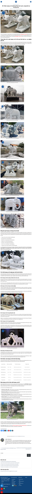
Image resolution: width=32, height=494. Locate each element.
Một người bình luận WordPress (5, 471)
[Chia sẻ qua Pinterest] (9, 430)
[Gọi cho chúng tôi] (4, 488)
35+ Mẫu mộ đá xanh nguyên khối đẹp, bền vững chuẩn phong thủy (10, 465)
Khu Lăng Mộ (13, 481)
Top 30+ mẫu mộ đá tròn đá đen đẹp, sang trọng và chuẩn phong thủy (10, 462)
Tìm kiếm (2, 453)
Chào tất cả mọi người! (14, 471)
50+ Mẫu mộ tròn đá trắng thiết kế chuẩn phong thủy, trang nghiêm (9, 464)
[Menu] (1, 1)
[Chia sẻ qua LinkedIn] (10, 430)
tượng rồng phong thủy (23, 425)
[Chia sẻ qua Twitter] (5, 430)
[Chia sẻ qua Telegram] (7, 430)
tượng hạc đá (17, 425)
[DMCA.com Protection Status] (14, 485)
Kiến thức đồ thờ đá (16, 436)
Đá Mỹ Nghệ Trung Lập (18, 36)
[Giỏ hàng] (30, 1)
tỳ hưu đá (14, 425)
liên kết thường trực (22, 436)
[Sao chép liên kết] (12, 430)
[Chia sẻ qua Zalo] (3, 430)
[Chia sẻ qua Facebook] (1, 430)
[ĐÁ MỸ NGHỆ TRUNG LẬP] (16, 1)
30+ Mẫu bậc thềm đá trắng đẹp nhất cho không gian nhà (8, 461)
